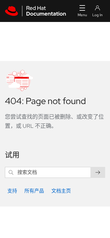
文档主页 (61, 191)
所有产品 (34, 191)
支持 (12, 191)
